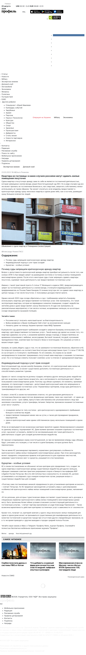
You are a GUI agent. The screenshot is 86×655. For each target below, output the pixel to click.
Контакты (5, 146)
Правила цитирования (11, 161)
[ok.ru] (54, 39)
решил (35, 184)
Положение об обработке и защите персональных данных (24, 646)
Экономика (6, 89)
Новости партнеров (14, 138)
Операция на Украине (42, 117)
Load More (43, 586)
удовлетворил (22, 330)
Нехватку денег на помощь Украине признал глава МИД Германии (33, 325)
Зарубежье (10, 110)
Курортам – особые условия (17, 265)
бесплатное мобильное (20, 528)
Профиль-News (42, 526)
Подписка (6, 163)
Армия (8, 113)
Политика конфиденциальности (13, 648)
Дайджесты (11, 133)
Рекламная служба (9, 151)
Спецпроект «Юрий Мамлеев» (18, 105)
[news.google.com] (54, 54)
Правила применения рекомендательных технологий (22, 651)
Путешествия (7, 97)
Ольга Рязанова (22, 172)
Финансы (5, 92)
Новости (5, 76)
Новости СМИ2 (8, 575)
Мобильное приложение (12, 156)
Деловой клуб (7, 84)
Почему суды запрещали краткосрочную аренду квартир (30, 260)
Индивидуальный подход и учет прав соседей (25, 262)
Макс (24, 526)
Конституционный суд (24, 533)
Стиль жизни (11, 135)
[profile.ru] (54, 62)
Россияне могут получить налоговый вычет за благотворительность (34, 320)
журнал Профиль (57, 526)
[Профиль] (9, 12)
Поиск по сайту (8, 153)
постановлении (30, 395)
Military (4, 79)
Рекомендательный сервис (76, 577)
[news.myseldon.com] (54, 50)
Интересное (11, 141)
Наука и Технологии (14, 118)
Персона (9, 115)
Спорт (8, 125)
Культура (9, 120)
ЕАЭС (4, 99)
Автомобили (7, 87)
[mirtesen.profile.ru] (54, 47)
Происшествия (12, 130)
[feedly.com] (54, 58)
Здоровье (10, 128)
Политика (6, 94)
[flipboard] (54, 65)
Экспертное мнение (10, 82)
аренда (11, 533)
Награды (5, 158)
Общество (25, 11)
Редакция (6, 148)
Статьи (5, 74)
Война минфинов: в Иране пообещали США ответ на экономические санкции (38, 323)
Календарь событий (14, 108)
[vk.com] (68, 35)
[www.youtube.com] (54, 43)
